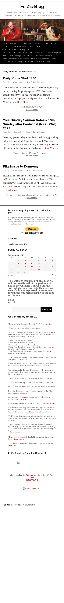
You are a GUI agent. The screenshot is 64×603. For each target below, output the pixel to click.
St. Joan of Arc (52, 195)
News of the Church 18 (44, 55)
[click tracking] (32, 480)
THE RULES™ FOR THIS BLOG (14, 46)
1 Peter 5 (13, 420)
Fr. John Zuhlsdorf (38, 82)
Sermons (25, 153)
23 (25, 269)
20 (52, 266)
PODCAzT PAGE (34, 46)
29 (18, 272)
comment (18, 432)
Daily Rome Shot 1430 (19, 78)
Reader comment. (20, 439)
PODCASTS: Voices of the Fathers (43, 58)
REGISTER (27, 43)
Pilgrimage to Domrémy (21, 166)
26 (46, 269)
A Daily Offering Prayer (54, 52)
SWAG (4, 55)
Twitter (24, 399)
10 (32, 263)
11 (39, 263)
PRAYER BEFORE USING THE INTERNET (17, 52)
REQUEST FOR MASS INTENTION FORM (34, 61)
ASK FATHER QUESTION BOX (44, 43)
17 (32, 266)
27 (52, 269)
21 (12, 269)
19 (46, 266)
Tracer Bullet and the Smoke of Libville (15, 58)
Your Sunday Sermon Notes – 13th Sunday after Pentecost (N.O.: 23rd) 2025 (29, 124)
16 (25, 266)
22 (18, 269)
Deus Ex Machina (48, 403)
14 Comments (32, 155)
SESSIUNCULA (35, 106)
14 (12, 266)
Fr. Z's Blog (32, 6)
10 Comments (32, 109)
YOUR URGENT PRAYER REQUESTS (16, 49)
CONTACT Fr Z (15, 43)
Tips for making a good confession (21, 55)
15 (18, 266)
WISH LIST (39, 52)
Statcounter (31, 475)
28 (12, 272)
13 (52, 263)
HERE (49, 351)
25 (39, 269)
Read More (24, 101)
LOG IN (4, 43)
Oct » (54, 275)
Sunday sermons (43, 153)
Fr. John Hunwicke (45, 324)
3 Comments (32, 197)
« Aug (10, 275)
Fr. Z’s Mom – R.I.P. (9, 61)
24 (32, 269)
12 (46, 263)
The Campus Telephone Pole (26, 195)
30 (25, 272)
